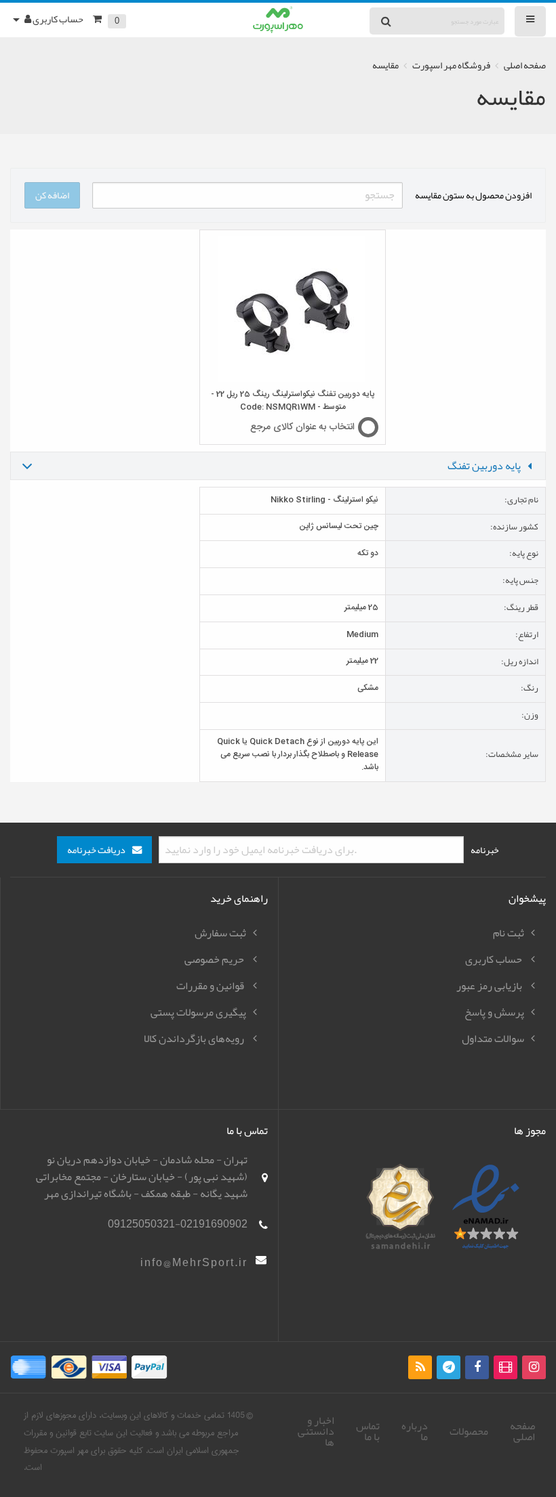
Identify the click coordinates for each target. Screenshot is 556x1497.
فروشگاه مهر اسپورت (451, 65)
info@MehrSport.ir (193, 1263)
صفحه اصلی (525, 65)
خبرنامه (485, 849)
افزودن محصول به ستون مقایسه (473, 195)
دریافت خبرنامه (96, 850)
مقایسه (385, 65)
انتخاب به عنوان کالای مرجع (302, 427)
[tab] (278, 466)
